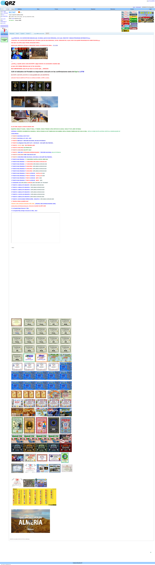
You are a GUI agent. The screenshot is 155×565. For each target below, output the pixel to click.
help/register (138, 7)
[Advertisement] (79, 552)
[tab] (12, 34)
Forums (56, 9)
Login (150, 9)
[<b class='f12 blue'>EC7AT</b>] (146, 22)
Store (74, 9)
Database (20, 9)
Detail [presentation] (17, 33)
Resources (113, 9)
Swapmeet (93, 9)
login (134, 7)
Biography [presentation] (12, 33)
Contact (132, 9)
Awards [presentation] (28, 33)
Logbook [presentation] (22, 33)
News (38, 9)
